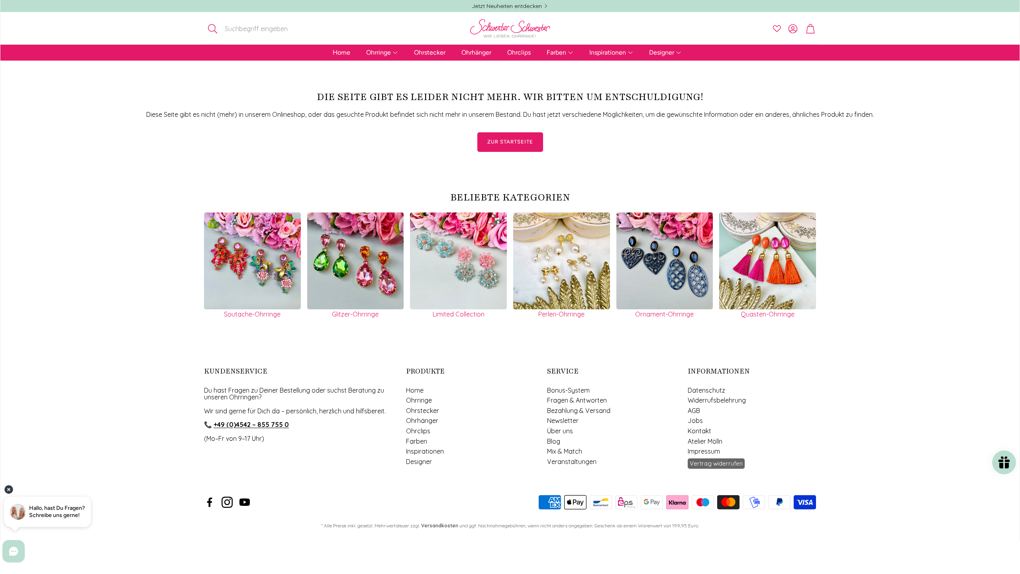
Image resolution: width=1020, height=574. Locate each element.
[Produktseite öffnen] (252, 260)
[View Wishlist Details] (777, 29)
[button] (256, 28)
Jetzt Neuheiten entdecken (507, 6)
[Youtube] (244, 502)
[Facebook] (209, 502)
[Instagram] (227, 502)
